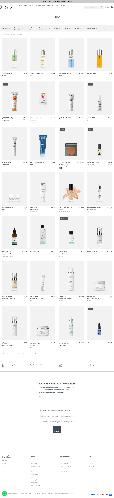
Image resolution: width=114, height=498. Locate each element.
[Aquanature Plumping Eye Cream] (43, 278)
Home (55, 20)
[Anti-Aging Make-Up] (71, 189)
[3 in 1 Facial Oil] (99, 54)
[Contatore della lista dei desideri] (105, 7)
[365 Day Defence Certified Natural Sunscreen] (14, 98)
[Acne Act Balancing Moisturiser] (71, 98)
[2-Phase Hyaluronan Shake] (71, 54)
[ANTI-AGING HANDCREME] (43, 189)
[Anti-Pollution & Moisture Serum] (99, 232)
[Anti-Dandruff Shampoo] (43, 232)
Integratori (54, 9)
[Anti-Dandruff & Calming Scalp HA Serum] (14, 232)
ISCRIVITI (57, 431)
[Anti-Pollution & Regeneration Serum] (14, 278)
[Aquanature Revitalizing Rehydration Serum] (14, 323)
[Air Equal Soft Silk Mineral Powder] (71, 143)
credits (72, 493)
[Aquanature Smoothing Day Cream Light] (71, 323)
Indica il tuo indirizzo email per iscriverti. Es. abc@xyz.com (51, 403)
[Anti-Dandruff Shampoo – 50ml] (71, 232)
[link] (57, 1)
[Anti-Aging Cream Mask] (14, 189)
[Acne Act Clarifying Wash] (99, 98)
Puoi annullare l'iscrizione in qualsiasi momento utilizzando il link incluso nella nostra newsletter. (56, 417)
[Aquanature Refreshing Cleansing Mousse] (71, 278)
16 (23, 353)
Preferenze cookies (6, 495)
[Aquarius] (99, 323)
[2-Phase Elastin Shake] (43, 54)
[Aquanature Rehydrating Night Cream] (99, 278)
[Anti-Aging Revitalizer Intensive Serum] (99, 189)
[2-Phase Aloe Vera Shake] (14, 54)
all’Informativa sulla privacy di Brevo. (49, 423)
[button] (4, 493)
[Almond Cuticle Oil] (99, 143)
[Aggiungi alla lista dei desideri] (25, 40)
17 (27, 353)
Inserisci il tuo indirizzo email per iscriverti (51, 392)
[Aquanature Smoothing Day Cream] (43, 323)
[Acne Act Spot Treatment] (14, 143)
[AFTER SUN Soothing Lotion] (43, 143)
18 (31, 353)
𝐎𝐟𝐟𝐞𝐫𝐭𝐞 (38, 9)
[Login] (108, 7)
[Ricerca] (102, 7)
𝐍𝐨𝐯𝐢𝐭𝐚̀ (25, 5)
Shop (20, 5)
